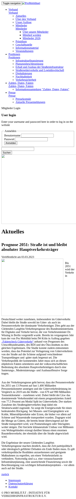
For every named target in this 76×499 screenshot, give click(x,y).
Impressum (14, 480)
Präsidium (21, 41)
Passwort (9, 139)
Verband (13, 9)
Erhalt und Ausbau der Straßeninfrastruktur (39, 66)
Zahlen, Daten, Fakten (20, 82)
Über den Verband (26, 19)
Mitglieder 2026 (31, 38)
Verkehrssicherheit (26, 79)
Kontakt (12, 486)
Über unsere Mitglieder (35, 31)
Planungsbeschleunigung (29, 63)
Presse (12, 92)
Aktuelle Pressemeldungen (30, 102)
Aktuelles (21, 15)
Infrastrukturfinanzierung (29, 60)
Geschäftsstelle (24, 44)
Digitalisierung (24, 73)
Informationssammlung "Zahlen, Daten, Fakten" (42, 89)
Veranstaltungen (24, 51)
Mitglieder (21, 25)
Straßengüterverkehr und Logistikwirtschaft (40, 70)
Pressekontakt (23, 98)
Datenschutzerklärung (20, 483)
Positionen (14, 54)
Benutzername (12, 135)
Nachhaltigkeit (24, 76)
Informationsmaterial (27, 47)
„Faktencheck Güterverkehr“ (17, 341)
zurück (5, 474)
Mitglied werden (32, 35)
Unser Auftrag (23, 22)
